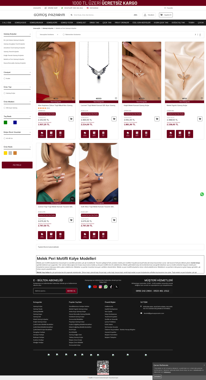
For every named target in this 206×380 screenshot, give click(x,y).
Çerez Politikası (110, 322)
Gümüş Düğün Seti (75, 335)
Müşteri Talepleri (110, 337)
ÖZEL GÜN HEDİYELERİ (141, 23)
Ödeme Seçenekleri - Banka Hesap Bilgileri (120, 329)
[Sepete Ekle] (71, 118)
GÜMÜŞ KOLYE (20, 23)
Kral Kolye (72, 329)
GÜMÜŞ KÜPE (52, 23)
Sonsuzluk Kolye (74, 345)
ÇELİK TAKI (107, 23)
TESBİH (191, 23)
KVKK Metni (109, 324)
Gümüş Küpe (37, 314)
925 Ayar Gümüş (11, 108)
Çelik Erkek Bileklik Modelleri (43, 327)
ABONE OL (71, 291)
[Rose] (15, 153)
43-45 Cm (9, 138)
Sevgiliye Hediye (39, 332)
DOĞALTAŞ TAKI (178, 23)
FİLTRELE (17, 165)
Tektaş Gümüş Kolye (76, 337)
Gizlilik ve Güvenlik (111, 319)
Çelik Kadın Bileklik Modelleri (43, 324)
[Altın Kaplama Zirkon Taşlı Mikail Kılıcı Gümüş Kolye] (55, 71)
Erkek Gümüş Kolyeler (40, 319)
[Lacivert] (15, 122)
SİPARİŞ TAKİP (52, 8)
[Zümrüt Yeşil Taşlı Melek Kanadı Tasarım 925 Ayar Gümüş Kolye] (55, 172)
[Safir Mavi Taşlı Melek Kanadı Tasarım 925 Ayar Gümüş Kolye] (98, 172)
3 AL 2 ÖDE (6, 23)
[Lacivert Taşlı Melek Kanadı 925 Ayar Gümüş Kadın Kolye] (98, 71)
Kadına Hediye (38, 340)
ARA (135, 15)
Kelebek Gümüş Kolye (76, 317)
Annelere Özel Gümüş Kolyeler (14, 48)
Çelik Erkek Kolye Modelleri (42, 329)
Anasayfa (36, 28)
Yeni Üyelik (108, 311)
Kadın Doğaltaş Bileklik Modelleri (80, 324)
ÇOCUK (201, 23)
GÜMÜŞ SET (81, 23)
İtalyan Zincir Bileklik (76, 342)
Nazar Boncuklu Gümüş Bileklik (79, 314)
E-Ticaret (96, 378)
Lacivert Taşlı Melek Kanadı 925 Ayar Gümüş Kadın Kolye (98, 105)
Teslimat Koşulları (111, 317)
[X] (116, 286)
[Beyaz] (10, 122)
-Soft (90, 378)
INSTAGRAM (94, 8)
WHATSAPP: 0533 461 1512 (73, 8)
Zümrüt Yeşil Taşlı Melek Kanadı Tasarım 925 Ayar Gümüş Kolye (55, 207)
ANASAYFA (37, 8)
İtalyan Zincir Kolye (75, 340)
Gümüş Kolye (10, 93)
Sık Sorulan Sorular (111, 327)
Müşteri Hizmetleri (111, 335)
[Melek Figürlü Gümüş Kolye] (184, 71)
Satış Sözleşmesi (111, 314)
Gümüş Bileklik (38, 311)
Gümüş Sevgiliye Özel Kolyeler (14, 44)
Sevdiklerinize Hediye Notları (79, 306)
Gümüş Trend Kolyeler (11, 51)
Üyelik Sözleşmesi (111, 309)
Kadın (8, 78)
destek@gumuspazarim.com (154, 313)
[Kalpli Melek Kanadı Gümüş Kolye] (141, 71)
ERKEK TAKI (94, 23)
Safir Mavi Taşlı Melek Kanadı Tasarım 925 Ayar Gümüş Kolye (97, 207)
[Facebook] (89, 286)
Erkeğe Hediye (38, 342)
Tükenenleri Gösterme (73, 34)
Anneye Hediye (38, 335)
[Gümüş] (10, 153)
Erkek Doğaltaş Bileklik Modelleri (80, 327)
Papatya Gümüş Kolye (76, 322)
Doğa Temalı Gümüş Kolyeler (14, 55)
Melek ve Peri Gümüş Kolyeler (14, 59)
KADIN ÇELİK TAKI (161, 23)
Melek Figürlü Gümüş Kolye (177, 105)
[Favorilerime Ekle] (73, 98)
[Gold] (5, 153)
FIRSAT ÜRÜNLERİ (122, 23)
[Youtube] (95, 286)
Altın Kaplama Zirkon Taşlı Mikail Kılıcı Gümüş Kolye (55, 105)
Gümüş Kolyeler (48, 28)
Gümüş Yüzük (37, 309)
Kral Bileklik (73, 332)
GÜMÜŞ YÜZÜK (67, 23)
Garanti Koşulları (110, 332)
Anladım (157, 376)
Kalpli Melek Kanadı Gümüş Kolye (136, 105)
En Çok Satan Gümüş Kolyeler (14, 40)
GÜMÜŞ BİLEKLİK (36, 23)
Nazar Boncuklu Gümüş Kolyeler (15, 63)
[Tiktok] (111, 286)
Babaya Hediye (38, 337)
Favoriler (170, 8)
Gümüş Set (37, 317)
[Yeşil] (5, 122)
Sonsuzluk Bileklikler (76, 319)
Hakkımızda (109, 306)
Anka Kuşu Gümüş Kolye (77, 311)
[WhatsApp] (106, 286)
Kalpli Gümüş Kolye (40, 322)
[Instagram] (100, 286)
